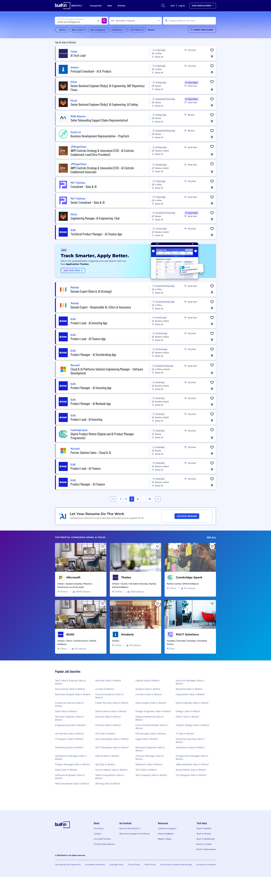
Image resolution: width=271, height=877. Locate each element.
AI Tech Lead (78, 55)
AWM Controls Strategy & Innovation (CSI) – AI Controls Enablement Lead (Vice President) (102, 153)
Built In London (204, 844)
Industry (117, 30)
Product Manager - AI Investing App (91, 388)
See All (211, 537)
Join (173, 5)
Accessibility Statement (95, 864)
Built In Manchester (206, 849)
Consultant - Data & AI (84, 187)
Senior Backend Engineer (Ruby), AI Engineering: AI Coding (104, 104)
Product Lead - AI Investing (86, 419)
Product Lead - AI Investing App (89, 323)
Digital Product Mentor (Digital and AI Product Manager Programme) (102, 436)
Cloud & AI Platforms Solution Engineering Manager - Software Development (107, 371)
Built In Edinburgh (206, 839)
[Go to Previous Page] (113, 499)
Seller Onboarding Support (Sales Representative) (99, 120)
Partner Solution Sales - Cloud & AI (91, 453)
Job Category (98, 30)
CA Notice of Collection (206, 864)
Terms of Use (150, 864)
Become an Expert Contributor (134, 833)
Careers (97, 833)
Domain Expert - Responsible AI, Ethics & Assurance (101, 307)
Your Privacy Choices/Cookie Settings (176, 864)
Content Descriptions (104, 844)
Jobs (109, 5)
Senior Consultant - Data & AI (88, 202)
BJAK (70, 634)
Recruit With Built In (129, 828)
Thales (126, 577)
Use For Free (72, 270)
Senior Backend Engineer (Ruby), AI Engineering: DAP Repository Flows (108, 88)
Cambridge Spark (189, 577)
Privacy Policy (134, 864)
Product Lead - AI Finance (86, 468)
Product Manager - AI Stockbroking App (93, 355)
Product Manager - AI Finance (88, 484)
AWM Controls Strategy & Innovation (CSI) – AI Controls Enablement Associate (102, 170)
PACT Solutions (187, 634)
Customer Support (167, 828)
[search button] (163, 5)
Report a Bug (164, 839)
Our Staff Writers (102, 839)
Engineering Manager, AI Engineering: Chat (95, 218)
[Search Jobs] (104, 21)
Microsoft (73, 577)
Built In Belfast (204, 828)
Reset (151, 30)
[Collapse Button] (212, 56)
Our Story (98, 828)
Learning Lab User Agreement (68, 864)
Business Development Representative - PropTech (100, 136)
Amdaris (127, 634)
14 (149, 499)
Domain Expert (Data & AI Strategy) (91, 291)
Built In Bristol (204, 833)
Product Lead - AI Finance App (88, 339)
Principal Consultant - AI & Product (91, 71)
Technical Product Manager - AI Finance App (96, 234)
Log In (182, 5)
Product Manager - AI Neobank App (91, 404)
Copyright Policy (116, 864)
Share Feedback (166, 833)
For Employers (202, 5)
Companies (96, 5)
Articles (121, 5)
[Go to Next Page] (157, 499)
